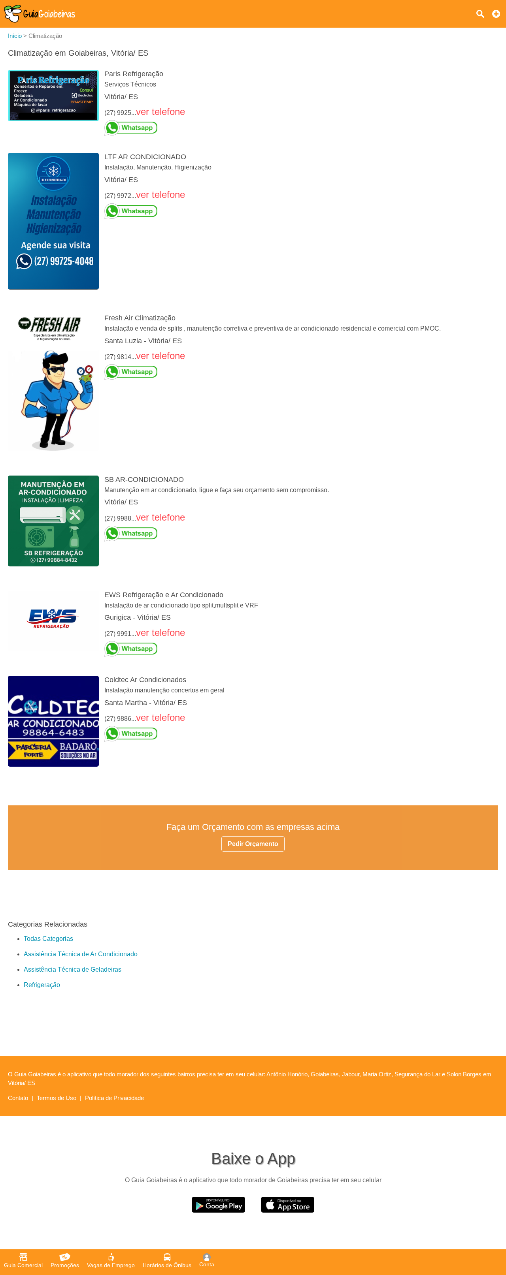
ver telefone (160, 111)
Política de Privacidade (114, 1097)
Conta (206, 1264)
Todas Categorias (48, 938)
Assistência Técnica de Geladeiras (72, 969)
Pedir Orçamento (253, 844)
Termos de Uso (56, 1097)
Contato (18, 1097)
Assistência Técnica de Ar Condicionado (81, 954)
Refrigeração (42, 985)
